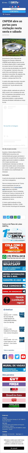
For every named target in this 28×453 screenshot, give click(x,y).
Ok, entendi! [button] (14, 448)
